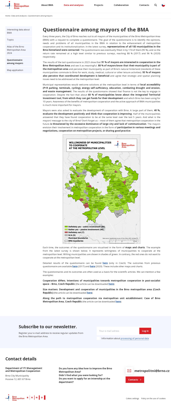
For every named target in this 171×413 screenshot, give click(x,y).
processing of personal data (135, 338)
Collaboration (121, 5)
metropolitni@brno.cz (152, 370)
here (105, 263)
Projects (98, 5)
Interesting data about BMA (18, 31)
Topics (10, 39)
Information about (125, 338)
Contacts (144, 5)
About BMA (47, 5)
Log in (145, 330)
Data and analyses (73, 5)
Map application (15, 70)
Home (7, 16)
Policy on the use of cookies (153, 398)
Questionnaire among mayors (15, 62)
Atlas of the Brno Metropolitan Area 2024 (16, 50)
